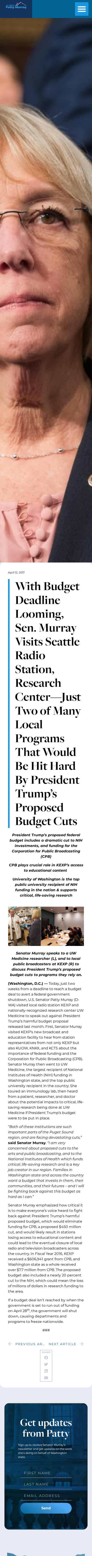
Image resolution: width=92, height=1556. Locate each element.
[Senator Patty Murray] (16, 10)
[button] (81, 9)
